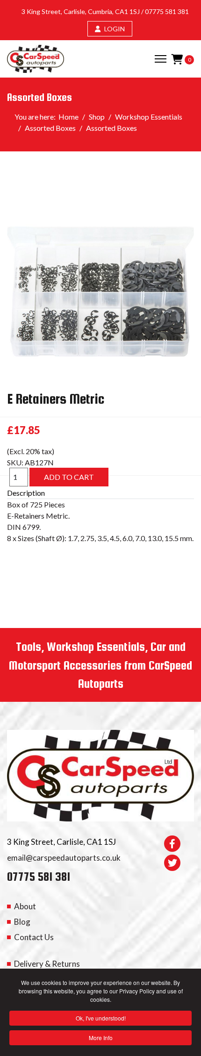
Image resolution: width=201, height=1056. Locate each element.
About (25, 906)
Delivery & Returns (47, 964)
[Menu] (160, 59)
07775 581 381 (167, 11)
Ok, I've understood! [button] (101, 1018)
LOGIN (114, 29)
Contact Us (34, 937)
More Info (101, 1038)
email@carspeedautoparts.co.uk (64, 858)
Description (26, 492)
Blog (22, 922)
